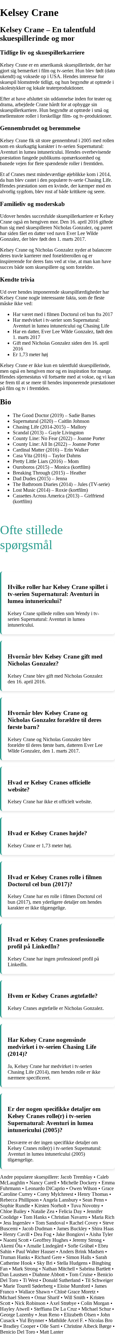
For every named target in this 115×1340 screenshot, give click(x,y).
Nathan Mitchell (58, 1268)
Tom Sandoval (50, 1223)
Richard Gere (48, 1257)
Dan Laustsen (14, 1274)
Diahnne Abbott (48, 1274)
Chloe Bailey (13, 1211)
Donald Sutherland (61, 1280)
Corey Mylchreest (55, 1194)
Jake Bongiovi (70, 1234)
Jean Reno (48, 1314)
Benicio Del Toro (17, 1332)
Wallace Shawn (34, 1291)
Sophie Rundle (15, 1205)
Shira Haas (103, 1228)
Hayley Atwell (14, 1309)
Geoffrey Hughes (50, 1240)
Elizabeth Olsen (80, 1314)
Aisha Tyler (101, 1234)
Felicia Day (70, 1211)
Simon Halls (78, 1257)
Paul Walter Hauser (35, 1251)
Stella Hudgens (72, 1263)
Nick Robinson (30, 1303)
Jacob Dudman (37, 1228)
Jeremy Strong (87, 1240)
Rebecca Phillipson (19, 1200)
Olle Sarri (49, 1326)
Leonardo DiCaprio (45, 1188)
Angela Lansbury (60, 1200)
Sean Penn (93, 1200)
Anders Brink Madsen (81, 1251)
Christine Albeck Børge (87, 1326)
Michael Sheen (15, 1297)
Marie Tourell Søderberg (28, 1286)
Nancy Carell (42, 1182)
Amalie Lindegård (45, 1245)
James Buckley (72, 1228)
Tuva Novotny (85, 1205)
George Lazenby (17, 1314)
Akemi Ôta (11, 1245)
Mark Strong (25, 1268)
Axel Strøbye (63, 1303)
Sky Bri (44, 1263)
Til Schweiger (99, 1280)
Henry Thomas (93, 1194)
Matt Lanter (51, 1332)
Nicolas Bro (100, 1320)
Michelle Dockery (79, 1182)
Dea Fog (42, 1234)
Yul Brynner (31, 1320)
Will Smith (74, 1297)
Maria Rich (103, 1217)
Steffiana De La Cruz (55, 1309)
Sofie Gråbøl (81, 1245)
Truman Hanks (15, 1257)
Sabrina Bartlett (95, 1268)
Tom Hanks (35, 1217)
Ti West (30, 1280)
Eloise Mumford (73, 1286)
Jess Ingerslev (17, 1223)
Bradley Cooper (19, 1326)
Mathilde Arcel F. (66, 1320)
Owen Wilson (83, 1188)
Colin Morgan (95, 1303)
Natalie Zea (42, 1211)
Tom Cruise (81, 1274)
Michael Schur (96, 1309)
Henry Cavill (16, 1234)
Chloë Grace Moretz (75, 1291)
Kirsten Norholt (50, 1205)
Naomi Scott (15, 1240)
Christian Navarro (69, 1217)
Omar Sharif (46, 1297)
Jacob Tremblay (76, 1177)
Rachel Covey (83, 1223)
